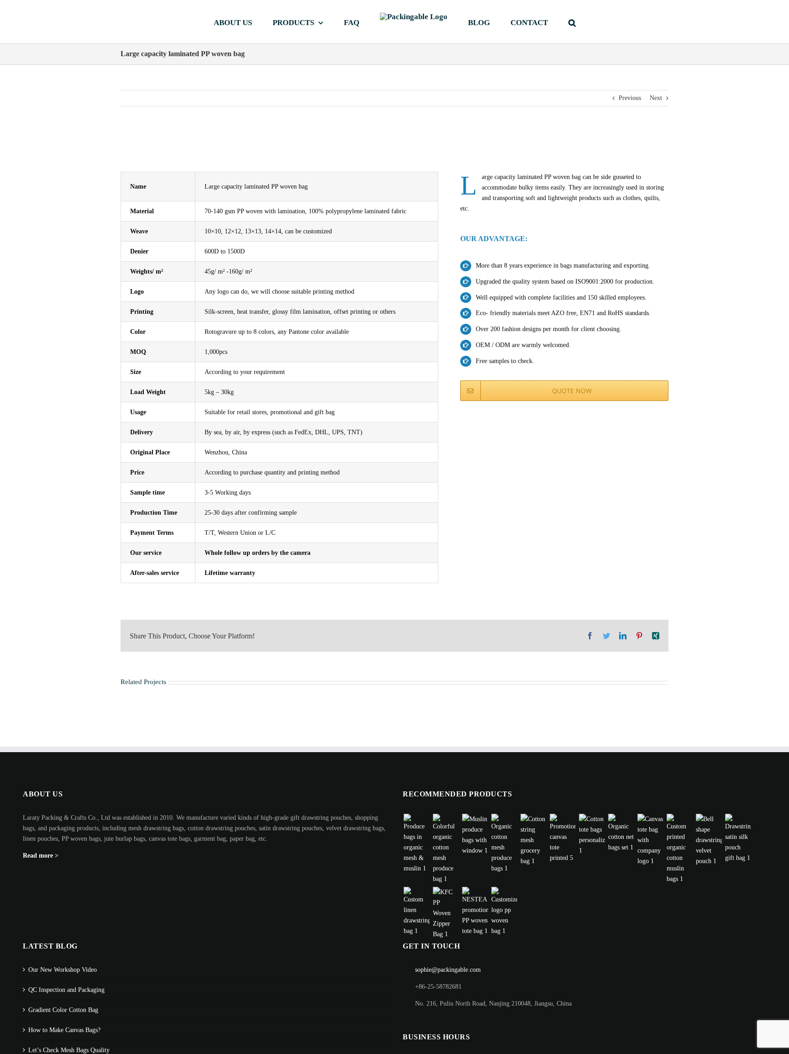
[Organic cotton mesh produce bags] (504, 843)
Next (656, 98)
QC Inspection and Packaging (66, 989)
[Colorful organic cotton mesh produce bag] (445, 848)
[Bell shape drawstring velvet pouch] (708, 840)
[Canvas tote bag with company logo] (650, 840)
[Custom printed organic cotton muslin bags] (679, 848)
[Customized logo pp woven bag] (504, 911)
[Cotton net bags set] (621, 833)
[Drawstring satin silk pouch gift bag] (738, 838)
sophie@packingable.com (448, 969)
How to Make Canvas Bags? (64, 1030)
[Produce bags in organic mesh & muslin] (416, 843)
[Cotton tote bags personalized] (591, 834)
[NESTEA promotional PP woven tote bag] (475, 911)
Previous (630, 98)
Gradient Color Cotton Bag (63, 1010)
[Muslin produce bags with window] (475, 834)
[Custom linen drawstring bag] (416, 911)
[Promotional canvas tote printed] (562, 838)
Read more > (40, 855)
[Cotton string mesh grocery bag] (533, 840)
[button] (538, 22)
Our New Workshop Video (62, 969)
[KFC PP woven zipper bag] (445, 913)
